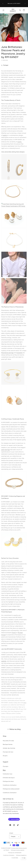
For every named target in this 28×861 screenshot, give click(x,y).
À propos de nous (8, 752)
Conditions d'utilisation (9, 785)
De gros (5, 755)
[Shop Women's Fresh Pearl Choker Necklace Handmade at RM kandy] (14, 277)
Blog (4, 770)
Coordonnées (15, 857)
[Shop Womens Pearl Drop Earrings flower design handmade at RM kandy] (14, 227)
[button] (3, 10)
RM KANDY (8, 848)
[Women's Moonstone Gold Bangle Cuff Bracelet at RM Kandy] (12, 384)
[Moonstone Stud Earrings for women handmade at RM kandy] (14, 412)
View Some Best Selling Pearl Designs (13, 152)
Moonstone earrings (7, 353)
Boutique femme (7, 744)
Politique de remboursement (11, 789)
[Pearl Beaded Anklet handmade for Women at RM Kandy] (14, 250)
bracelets (19, 353)
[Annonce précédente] (2, 3)
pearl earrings (5, 449)
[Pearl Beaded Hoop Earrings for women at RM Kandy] (14, 179)
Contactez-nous (7, 774)
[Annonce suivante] (25, 3)
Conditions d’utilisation (8, 855)
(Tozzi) (14, 632)
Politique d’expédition (21, 855)
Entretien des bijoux (9, 777)
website (3, 661)
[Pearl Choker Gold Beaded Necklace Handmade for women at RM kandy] (14, 202)
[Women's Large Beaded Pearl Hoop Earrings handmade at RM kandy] (14, 303)
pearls (5, 135)
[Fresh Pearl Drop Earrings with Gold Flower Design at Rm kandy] (14, 206)
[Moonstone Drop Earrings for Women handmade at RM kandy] (14, 555)
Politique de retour (8, 781)
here (24, 702)
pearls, (20, 142)
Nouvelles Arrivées (8, 740)
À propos (5, 766)
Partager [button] (5, 65)
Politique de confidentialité (14, 852)
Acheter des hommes (9, 748)
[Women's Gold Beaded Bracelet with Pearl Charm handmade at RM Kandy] (14, 492)
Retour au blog (15, 729)
